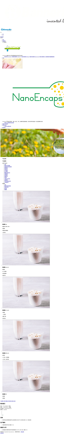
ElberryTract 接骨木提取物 (39, 56)
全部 (5, 164)
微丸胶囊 (12, 122)
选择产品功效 (4, 163)
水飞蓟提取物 (47, 56)
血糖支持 (6, 176)
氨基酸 (3, 183)
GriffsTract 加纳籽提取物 (21, 56)
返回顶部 (2, 433)
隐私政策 (22, 431)
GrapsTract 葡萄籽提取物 (12, 56)
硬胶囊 (9, 122)
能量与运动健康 (7, 165)
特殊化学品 (6, 187)
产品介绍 (6, 126)
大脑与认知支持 (7, 178)
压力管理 (6, 171)
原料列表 (6, 56)
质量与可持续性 (8, 401)
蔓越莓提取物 (52, 56)
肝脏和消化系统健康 (8, 166)
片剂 (7, 122)
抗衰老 (5, 177)
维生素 (5, 188)
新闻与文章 (4, 125)
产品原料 (2, 401)
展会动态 (9, 126)
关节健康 (6, 170)
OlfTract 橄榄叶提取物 (31, 56)
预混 (5, 122)
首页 (3, 39)
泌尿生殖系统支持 (7, 181)
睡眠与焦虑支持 (7, 172)
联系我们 (2, 36)
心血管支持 (6, 182)
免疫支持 (6, 169)
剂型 (4, 401)
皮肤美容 (6, 175)
